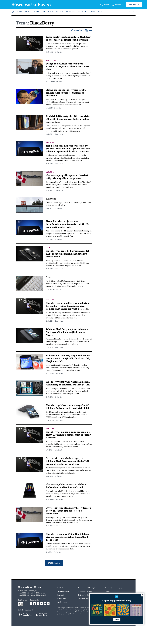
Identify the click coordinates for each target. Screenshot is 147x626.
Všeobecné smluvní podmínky (88, 598)
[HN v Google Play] (25, 614)
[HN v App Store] (41, 614)
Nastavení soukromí (84, 595)
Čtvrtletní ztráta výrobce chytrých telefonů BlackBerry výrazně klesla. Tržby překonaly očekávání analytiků (68, 461)
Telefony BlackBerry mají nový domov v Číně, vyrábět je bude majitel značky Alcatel (67, 332)
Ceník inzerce (62, 602)
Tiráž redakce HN (63, 591)
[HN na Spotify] (45, 603)
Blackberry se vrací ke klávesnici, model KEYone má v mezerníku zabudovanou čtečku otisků (67, 254)
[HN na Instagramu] (38, 603)
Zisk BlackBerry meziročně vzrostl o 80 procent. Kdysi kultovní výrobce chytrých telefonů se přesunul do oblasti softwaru (68, 149)
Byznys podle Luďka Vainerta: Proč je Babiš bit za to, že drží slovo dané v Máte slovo (67, 67)
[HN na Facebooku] (34, 603)
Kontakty (60, 588)
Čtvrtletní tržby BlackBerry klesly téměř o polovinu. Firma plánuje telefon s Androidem (68, 511)
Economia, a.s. (32, 591)
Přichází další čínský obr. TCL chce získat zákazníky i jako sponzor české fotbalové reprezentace (68, 119)
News (48, 277)
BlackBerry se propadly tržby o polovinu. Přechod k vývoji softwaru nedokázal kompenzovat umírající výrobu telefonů (67, 306)
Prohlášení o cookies (85, 591)
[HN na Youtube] (48, 603)
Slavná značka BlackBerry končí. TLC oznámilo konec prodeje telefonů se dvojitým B (66, 93)
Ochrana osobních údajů (86, 588)
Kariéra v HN (61, 598)
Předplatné (134, 4)
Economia (60, 595)
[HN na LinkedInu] (41, 603)
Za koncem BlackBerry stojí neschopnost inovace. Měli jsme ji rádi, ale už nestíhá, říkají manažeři (68, 358)
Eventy (107, 591)
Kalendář (51, 199)
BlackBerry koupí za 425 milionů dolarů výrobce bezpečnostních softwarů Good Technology (67, 537)
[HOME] (13, 12)
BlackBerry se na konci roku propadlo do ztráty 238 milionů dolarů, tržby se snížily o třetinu (68, 435)
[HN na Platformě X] (31, 603)
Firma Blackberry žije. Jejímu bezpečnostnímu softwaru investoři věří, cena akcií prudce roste (67, 224)
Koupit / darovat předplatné (114, 588)
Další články (54, 563)
